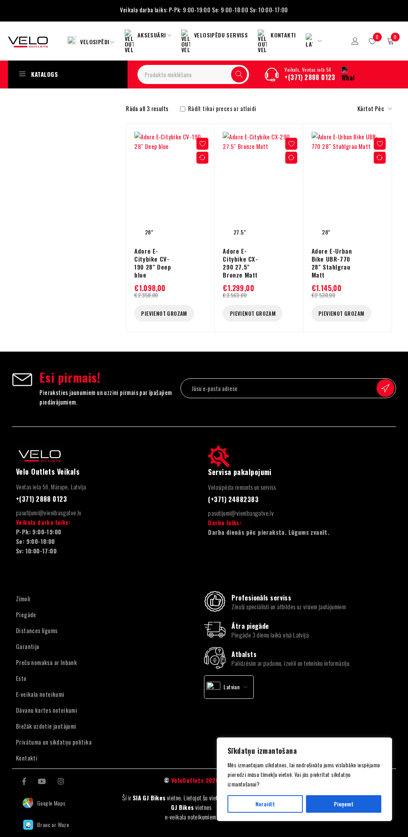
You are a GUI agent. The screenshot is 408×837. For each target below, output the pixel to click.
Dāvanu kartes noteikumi (46, 710)
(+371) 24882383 (233, 499)
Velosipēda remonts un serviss (242, 487)
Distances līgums (36, 630)
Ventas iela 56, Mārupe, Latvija (51, 486)
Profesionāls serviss (261, 597)
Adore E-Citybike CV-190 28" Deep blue (152, 262)
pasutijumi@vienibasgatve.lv (49, 512)
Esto (21, 678)
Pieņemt (343, 804)
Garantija (27, 646)
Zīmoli (23, 598)
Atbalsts (244, 654)
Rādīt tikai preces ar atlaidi (221, 108)
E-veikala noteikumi (40, 694)
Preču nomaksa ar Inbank (46, 662)
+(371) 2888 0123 (309, 77)
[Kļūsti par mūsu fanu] (24, 780)
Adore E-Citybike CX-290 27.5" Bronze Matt (240, 262)
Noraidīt (265, 804)
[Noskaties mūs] (42, 780)
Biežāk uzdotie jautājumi (46, 726)
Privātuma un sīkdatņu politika (54, 741)
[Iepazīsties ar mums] (61, 780)
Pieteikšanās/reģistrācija (355, 41)
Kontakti (26, 757)
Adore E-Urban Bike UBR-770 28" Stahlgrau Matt (332, 262)
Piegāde (26, 614)
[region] (304, 779)
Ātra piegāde (250, 626)
